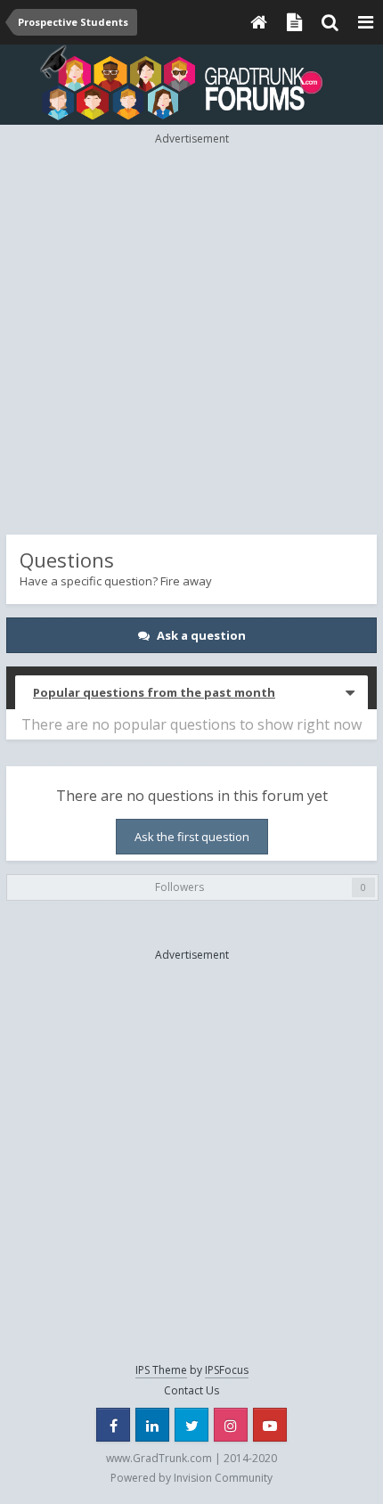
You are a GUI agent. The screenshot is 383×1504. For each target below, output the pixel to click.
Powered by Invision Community (191, 1477)
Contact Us (191, 1390)
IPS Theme (161, 1369)
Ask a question (201, 635)
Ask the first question (191, 837)
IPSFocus (227, 1369)
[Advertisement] (191, 338)
